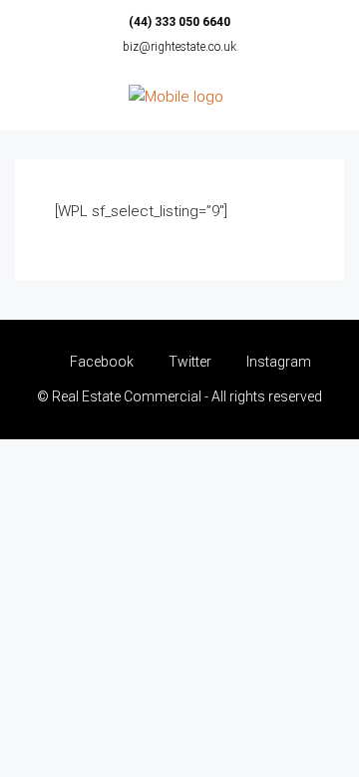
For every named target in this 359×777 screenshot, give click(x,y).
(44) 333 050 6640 (179, 22)
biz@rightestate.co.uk (179, 47)
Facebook (100, 362)
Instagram (277, 362)
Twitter (188, 362)
